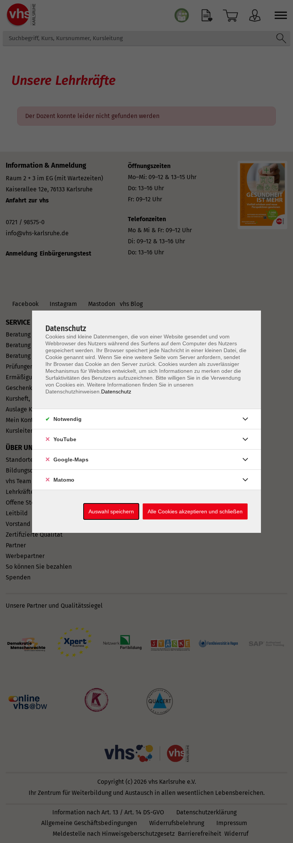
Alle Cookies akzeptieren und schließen (195, 511)
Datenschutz (116, 391)
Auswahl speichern (111, 511)
